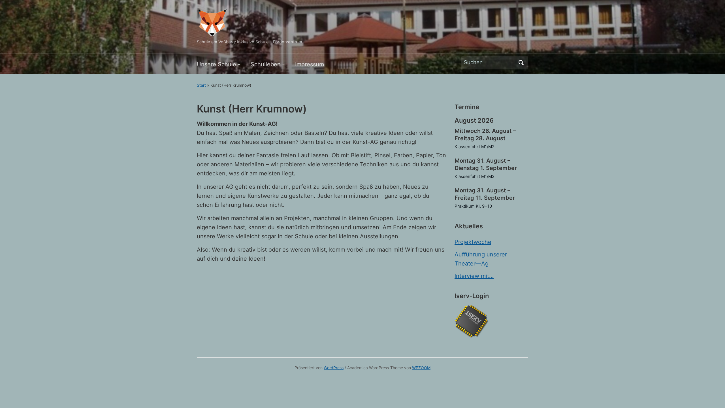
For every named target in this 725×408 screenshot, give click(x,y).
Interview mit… (474, 276)
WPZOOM (421, 367)
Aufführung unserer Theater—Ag (481, 259)
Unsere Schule (216, 64)
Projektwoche (473, 242)
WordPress (334, 367)
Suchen (521, 63)
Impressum (309, 64)
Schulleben (266, 64)
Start (201, 85)
